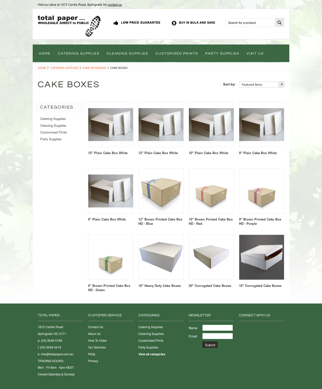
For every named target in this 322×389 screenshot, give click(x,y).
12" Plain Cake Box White (158, 152)
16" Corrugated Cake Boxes (260, 285)
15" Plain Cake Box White (108, 152)
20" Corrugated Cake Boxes (210, 285)
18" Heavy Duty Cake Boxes (159, 285)
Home (42, 68)
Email (193, 336)
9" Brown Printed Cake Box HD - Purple (260, 221)
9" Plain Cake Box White (258, 152)
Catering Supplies (64, 68)
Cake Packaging (94, 68)
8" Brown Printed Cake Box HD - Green (109, 287)
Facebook (242, 328)
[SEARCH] (279, 22)
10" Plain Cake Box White (208, 152)
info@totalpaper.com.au (57, 354)
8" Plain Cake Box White (107, 219)
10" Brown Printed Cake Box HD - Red (211, 221)
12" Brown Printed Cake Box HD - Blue (160, 221)
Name (193, 327)
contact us (115, 4)
